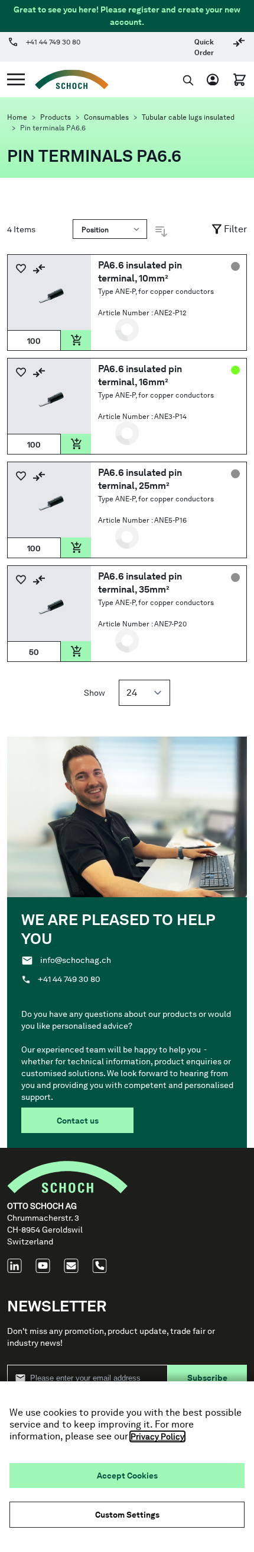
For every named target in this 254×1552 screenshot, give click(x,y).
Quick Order (204, 47)
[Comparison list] (239, 46)
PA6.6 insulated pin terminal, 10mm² (140, 272)
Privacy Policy (157, 1436)
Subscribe (207, 1378)
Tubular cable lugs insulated (188, 117)
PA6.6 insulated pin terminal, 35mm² (140, 583)
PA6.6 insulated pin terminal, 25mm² (140, 479)
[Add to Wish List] (21, 268)
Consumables (106, 117)
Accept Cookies (127, 1475)
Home (17, 117)
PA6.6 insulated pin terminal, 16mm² (140, 375)
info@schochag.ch (75, 960)
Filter (235, 229)
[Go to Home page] (67, 79)
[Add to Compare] (39, 268)
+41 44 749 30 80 (53, 42)
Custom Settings (127, 1514)
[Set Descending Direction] (161, 232)
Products (55, 117)
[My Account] (215, 79)
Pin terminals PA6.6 (53, 128)
